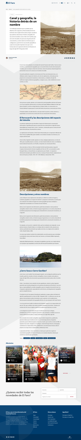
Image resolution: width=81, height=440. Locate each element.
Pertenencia (36, 425)
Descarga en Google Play (68, 417)
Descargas (50, 415)
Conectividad (36, 419)
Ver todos (65, 373)
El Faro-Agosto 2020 (39, 338)
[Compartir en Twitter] (65, 58)
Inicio (7, 9)
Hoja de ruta (50, 417)
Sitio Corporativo (51, 419)
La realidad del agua (52, 421)
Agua (34, 415)
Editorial (35, 427)
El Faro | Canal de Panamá (10, 3)
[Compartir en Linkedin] (69, 58)
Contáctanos (50, 425)
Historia (10, 9)
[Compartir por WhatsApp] (70, 58)
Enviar (71, 396)
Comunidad (35, 417)
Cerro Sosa (32, 338)
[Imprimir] (74, 58)
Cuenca (35, 421)
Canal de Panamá (26, 338)
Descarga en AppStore (67, 415)
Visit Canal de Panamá (53, 423)
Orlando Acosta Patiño (13, 57)
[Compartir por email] (72, 58)
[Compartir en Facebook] (67, 58)
